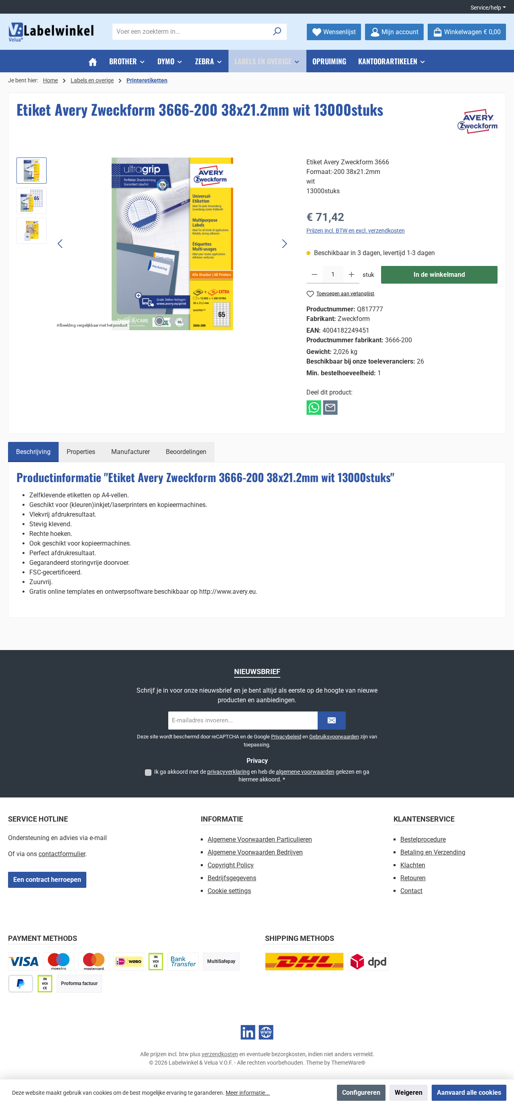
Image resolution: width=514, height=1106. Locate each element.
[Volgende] (284, 244)
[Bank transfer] (182, 962)
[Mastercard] (93, 962)
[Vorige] (61, 244)
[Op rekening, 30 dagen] (155, 962)
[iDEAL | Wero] (128, 962)
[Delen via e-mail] (330, 407)
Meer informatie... (248, 1093)
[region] (153, 243)
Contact (411, 891)
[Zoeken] (277, 32)
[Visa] (23, 962)
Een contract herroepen (47, 879)
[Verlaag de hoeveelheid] (314, 275)
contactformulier (62, 854)
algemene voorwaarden (305, 772)
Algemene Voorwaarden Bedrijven (255, 852)
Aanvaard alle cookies (469, 1092)
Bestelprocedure (423, 839)
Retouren (413, 878)
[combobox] (190, 32)
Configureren (361, 1092)
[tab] (33, 452)
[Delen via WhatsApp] (314, 407)
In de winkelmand (439, 274)
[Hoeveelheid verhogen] (351, 275)
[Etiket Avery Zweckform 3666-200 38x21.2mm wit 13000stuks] (172, 243)
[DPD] (368, 962)
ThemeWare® (348, 1062)
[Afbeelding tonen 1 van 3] (159, 321)
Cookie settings (229, 891)
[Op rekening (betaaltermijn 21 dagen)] (45, 984)
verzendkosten (220, 1054)
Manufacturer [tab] (130, 452)
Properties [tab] (81, 452)
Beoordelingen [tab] (186, 452)
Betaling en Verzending (432, 852)
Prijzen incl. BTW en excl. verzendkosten (355, 230)
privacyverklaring (228, 772)
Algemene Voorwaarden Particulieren (260, 839)
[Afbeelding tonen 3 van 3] (185, 321)
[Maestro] (58, 962)
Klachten (412, 865)
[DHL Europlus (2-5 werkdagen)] (304, 962)
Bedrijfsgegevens (232, 878)
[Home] (92, 61)
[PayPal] (20, 984)
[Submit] (332, 720)
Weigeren (408, 1092)
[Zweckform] (477, 121)
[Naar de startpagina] (52, 32)
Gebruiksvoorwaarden (334, 737)
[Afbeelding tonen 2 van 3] (172, 321)
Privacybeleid (286, 737)
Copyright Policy (231, 865)
